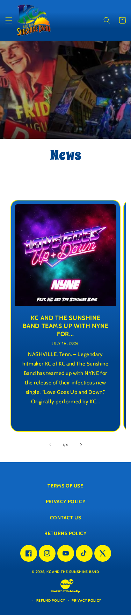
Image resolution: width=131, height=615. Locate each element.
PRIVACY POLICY (65, 501)
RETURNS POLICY (65, 533)
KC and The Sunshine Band (72, 571)
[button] (8, 20)
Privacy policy (86, 600)
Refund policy (50, 600)
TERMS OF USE (65, 486)
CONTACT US (65, 517)
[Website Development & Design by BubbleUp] (65, 592)
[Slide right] (81, 444)
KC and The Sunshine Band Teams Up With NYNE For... (66, 325)
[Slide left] (50, 444)
